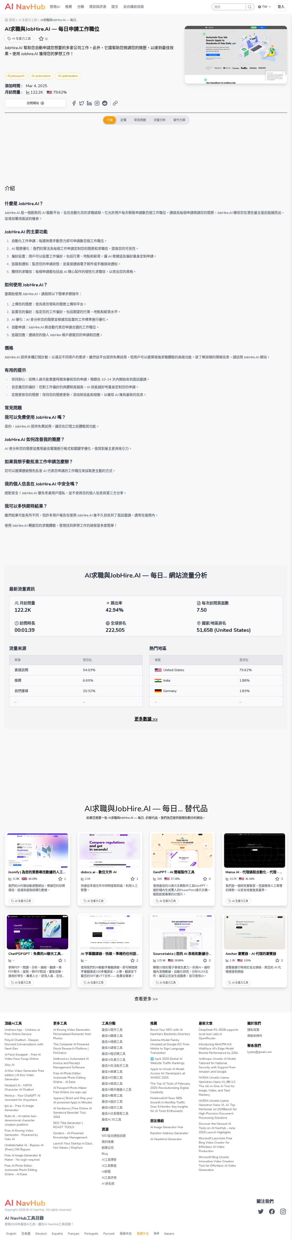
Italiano (169, 1234)
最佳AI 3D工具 (111, 1119)
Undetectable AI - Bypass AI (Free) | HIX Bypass (24, 1147)
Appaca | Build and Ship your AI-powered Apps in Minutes (73, 1100)
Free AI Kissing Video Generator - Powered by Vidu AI (21, 1135)
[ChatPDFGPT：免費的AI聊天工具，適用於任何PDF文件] (37, 932)
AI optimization (68, 76)
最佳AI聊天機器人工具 (116, 1090)
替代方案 (179, 120)
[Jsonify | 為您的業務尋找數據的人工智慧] (37, 850)
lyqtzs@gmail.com (259, 1052)
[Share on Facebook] (74, 103)
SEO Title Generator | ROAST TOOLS (68, 1125)
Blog (105, 1154)
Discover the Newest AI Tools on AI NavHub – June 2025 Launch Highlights (217, 1128)
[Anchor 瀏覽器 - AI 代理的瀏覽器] (255, 932)
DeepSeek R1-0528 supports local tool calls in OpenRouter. (218, 1034)
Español (57, 1234)
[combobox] (264, 6)
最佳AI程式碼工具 (113, 1054)
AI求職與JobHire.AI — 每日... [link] (59, 20)
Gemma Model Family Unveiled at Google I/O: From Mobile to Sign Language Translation (169, 1046)
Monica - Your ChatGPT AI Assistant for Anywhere (22, 1098)
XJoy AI (9, 1065)
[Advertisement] (146, 155)
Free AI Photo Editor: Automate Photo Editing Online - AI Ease (21, 1170)
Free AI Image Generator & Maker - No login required (23, 1157)
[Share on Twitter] (81, 103)
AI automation (41, 76)
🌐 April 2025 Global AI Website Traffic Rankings (167, 1061)
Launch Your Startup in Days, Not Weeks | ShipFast (73, 1145)
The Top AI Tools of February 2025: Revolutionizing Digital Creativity (170, 1088)
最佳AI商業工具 (112, 1072)
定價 (123, 120)
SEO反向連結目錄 (114, 1136)
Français (73, 1234)
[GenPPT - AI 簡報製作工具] (182, 850)
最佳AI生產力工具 (113, 1060)
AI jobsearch (15, 76)
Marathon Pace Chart (155, 1147)
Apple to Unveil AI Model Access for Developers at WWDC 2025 (167, 1073)
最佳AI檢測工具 (112, 1084)
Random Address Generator (169, 1133)
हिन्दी (156, 1234)
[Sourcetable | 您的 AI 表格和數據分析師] (182, 932)
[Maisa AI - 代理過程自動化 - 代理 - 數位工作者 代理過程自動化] (255, 850)
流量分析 (160, 120)
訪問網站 (33, 103)
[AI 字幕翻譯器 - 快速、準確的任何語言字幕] (110, 932)
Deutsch (41, 1234)
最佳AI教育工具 (112, 1096)
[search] (250, 7)
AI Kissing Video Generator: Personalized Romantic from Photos (72, 1034)
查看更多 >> (146, 999)
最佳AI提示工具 (112, 1108)
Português (91, 1234)
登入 (281, 6)
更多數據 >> (146, 719)
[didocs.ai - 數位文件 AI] (110, 850)
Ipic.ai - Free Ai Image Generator (19, 1108)
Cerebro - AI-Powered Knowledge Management (70, 1135)
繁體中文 (143, 1234)
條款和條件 (254, 1036)
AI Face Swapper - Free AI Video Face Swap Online (23, 1057)
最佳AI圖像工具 (112, 1036)
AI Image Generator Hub (166, 1127)
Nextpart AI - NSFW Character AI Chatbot (19, 1087)
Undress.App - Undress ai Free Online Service (22, 1032)
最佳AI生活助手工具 (115, 1066)
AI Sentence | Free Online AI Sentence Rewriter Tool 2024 (72, 1112)
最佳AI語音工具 (112, 1048)
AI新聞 (106, 1172)
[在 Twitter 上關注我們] (261, 1211)
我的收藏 (108, 1142)
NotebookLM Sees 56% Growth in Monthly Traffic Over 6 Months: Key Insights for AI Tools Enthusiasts (169, 1104)
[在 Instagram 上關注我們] (283, 1211)
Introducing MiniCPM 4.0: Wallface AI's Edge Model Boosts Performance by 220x (218, 1048)
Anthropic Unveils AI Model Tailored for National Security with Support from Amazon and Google (217, 1065)
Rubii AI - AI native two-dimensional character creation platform (21, 1120)
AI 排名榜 (108, 1184)
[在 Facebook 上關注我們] (272, 1211)
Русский (109, 1234)
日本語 (25, 1234)
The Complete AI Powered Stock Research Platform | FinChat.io (71, 1048)
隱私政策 (253, 1030)
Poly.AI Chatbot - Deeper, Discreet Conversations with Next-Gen (24, 1044)
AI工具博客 (109, 1160)
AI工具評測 (109, 1178)
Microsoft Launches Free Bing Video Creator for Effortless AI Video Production (215, 1144)
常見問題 (140, 120)
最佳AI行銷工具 (112, 1078)
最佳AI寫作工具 (112, 1030)
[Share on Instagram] (97, 103)
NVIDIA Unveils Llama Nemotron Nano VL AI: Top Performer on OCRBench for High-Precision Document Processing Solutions (218, 1109)
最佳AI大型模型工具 (115, 1114)
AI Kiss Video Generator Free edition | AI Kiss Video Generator (24, 1075)
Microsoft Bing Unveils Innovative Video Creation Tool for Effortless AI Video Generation (217, 1163)
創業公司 (108, 1148)
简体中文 (126, 1234)
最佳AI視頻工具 (112, 1042)
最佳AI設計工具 (112, 1102)
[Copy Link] (115, 103)
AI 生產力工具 (23, 901)
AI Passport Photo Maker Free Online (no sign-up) (70, 1090)
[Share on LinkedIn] (89, 103)
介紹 (110, 120)
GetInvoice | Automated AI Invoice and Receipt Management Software (71, 1063)
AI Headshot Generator (166, 1139)
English (11, 1234)
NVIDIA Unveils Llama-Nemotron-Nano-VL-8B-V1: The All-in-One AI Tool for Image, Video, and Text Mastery (217, 1086)
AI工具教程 (109, 1166)
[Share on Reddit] (104, 103)
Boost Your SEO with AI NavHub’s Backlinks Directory (170, 1032)
